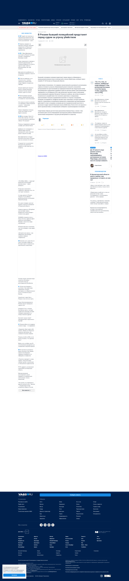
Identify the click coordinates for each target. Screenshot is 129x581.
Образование (62, 518)
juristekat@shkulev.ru (52, 571)
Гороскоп (58, 20)
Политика (79, 506)
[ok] (52, 524)
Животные (42, 516)
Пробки (73, 20)
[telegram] (41, 524)
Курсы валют (66, 20)
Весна (41, 506)
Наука (60, 513)
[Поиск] (103, 23)
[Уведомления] (106, 23)
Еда (41, 513)
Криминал (62, 504)
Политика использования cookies (72, 567)
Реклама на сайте (23, 502)
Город (41, 509)
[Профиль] (110, 23)
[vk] (45, 524)
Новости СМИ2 (42, 156)
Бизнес (42, 504)
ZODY (77, 20)
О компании (21, 506)
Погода (38, 20)
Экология (95, 509)
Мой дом (61, 511)
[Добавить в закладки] (40, 44)
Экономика (96, 511)
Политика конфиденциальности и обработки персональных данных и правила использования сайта (87, 571)
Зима (60, 502)
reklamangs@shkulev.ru (70, 561)
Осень (78, 504)
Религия (78, 516)
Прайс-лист (21, 504)
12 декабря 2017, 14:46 (43, 41)
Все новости (27, 33)
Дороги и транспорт (45, 511)
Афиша (53, 20)
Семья (78, 518)
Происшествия (80, 509)
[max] (48, 524)
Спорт (94, 502)
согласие (8, 571)
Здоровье (42, 518)
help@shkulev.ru (28, 572)
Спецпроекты (96, 513)
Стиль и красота (97, 504)
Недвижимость (22, 20)
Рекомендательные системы (71, 569)
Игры (81, 20)
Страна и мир (96, 506)
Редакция (46, 118)
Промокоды (87, 20)
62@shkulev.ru (34, 570)
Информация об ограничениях (72, 565)
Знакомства (31, 20)
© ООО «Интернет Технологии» (42, 576)
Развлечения (79, 513)
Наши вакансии (22, 509)
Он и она (78, 502)
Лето (60, 509)
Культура (61, 506)
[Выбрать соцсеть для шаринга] (85, 44)
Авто (41, 502)
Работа (78, 511)
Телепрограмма (45, 20)
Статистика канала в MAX (25, 511)
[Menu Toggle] (19, 23)
